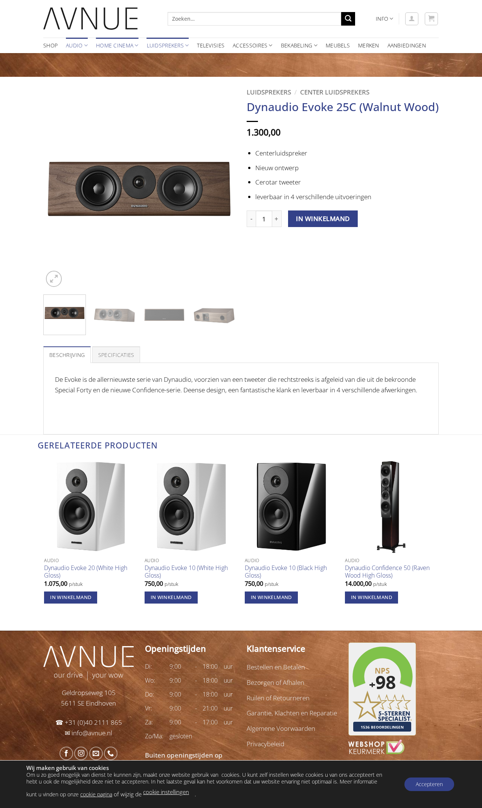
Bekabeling (297, 45)
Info (382, 18)
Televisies (210, 45)
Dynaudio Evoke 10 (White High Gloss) (186, 571)
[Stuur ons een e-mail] (96, 753)
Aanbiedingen (406, 45)
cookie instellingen (166, 792)
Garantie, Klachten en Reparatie (292, 712)
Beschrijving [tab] (67, 354)
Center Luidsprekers (334, 91)
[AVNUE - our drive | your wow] (99, 19)
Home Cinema (114, 45)
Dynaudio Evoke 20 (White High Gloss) (85, 571)
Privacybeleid (265, 743)
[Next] (222, 193)
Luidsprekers (165, 45)
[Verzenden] (348, 19)
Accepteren (429, 784)
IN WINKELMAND (323, 218)
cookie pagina (96, 793)
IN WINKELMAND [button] (70, 597)
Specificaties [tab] (116, 354)
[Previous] (56, 193)
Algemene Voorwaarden (281, 728)
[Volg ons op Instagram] (81, 753)
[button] (411, 19)
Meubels (338, 45)
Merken (368, 45)
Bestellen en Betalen (276, 666)
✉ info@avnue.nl (88, 732)
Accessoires (250, 45)
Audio (74, 45)
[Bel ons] (110, 753)
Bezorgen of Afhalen (275, 682)
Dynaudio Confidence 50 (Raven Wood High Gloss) (387, 571)
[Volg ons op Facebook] (66, 753)
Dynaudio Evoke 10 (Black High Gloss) (286, 571)
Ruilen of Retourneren (278, 697)
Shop (50, 45)
